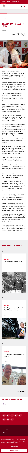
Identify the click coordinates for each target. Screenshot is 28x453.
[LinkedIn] (4, 419)
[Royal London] (4, 404)
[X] (12, 415)
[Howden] (10, 404)
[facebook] (18, 34)
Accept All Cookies (14, 450)
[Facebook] (8, 415)
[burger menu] (25, 6)
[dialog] (14, 444)
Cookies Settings (14, 446)
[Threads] (8, 419)
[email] (24, 34)
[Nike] (16, 404)
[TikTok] (16, 415)
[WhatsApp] (12, 419)
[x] (21, 34)
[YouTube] (20, 415)
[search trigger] (21, 6)
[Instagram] (4, 415)
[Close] (26, 438)
